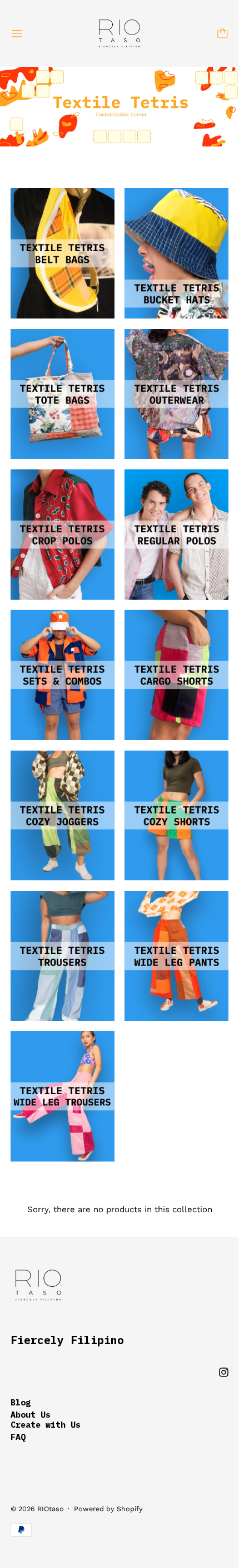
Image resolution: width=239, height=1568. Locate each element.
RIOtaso (50, 1509)
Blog (21, 1402)
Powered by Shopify (108, 1509)
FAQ (18, 1437)
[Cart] (222, 33)
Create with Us (46, 1424)
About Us (31, 1414)
